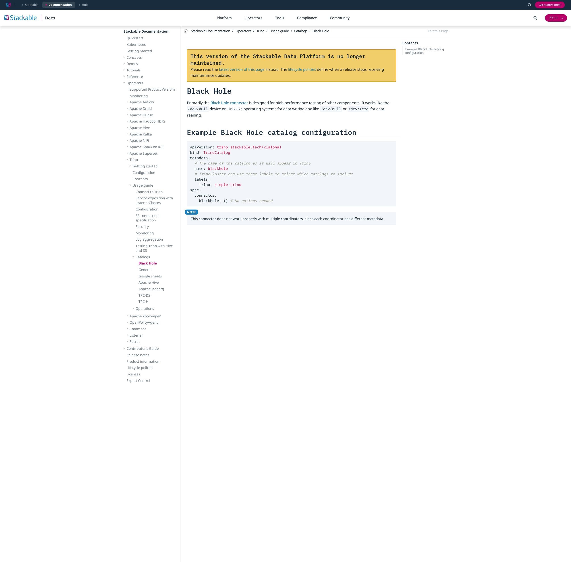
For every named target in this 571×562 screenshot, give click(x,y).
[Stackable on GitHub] (529, 4)
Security (142, 226)
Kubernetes (136, 44)
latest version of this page (242, 69)
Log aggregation (149, 239)
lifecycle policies (302, 69)
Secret (135, 341)
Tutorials (133, 70)
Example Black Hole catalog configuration (424, 51)
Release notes (137, 354)
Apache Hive (140, 127)
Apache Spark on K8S (147, 146)
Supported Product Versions (152, 89)
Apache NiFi (139, 140)
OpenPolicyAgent (144, 322)
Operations (145, 308)
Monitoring (139, 95)
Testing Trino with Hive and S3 (154, 248)
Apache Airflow (142, 102)
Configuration (143, 172)
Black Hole (148, 263)
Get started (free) (550, 5)
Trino (134, 159)
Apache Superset (143, 153)
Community (340, 17)
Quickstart (134, 37)
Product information (142, 361)
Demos (132, 63)
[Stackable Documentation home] (8, 5)
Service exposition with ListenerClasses (154, 200)
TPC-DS (144, 295)
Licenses (133, 374)
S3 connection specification (147, 218)
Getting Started (139, 50)
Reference (134, 76)
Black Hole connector (229, 102)
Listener (136, 335)
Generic (145, 269)
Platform (224, 17)
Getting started (145, 166)
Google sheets (150, 276)
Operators (253, 17)
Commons (138, 328)
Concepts (134, 57)
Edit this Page (438, 31)
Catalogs (143, 256)
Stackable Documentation (146, 31)
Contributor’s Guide (142, 348)
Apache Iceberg (151, 288)
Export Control (138, 380)
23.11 (553, 17)
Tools (279, 17)
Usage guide (142, 185)
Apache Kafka (141, 134)
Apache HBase (141, 114)
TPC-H (143, 301)
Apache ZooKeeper (145, 316)
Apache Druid (141, 108)
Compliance (307, 17)
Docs (50, 18)
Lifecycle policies (139, 367)
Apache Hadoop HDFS (147, 121)
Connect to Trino (149, 191)
